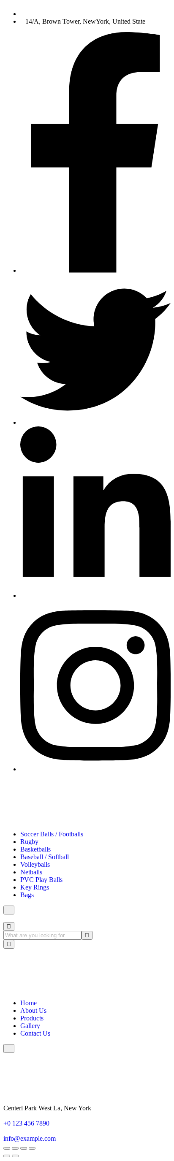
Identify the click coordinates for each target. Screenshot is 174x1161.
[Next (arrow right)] (15, 1156)
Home (28, 1002)
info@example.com (29, 1138)
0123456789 (42, 13)
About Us (33, 1010)
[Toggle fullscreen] (15, 1148)
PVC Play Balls (41, 879)
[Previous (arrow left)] (6, 1156)
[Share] (23, 1148)
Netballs (31, 872)
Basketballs (35, 849)
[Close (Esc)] (32, 1148)
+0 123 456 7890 (26, 1123)
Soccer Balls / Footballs (51, 834)
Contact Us (35, 1033)
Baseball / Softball (44, 856)
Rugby (29, 841)
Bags (27, 894)
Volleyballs (35, 864)
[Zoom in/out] (6, 1148)
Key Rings (34, 887)
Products (32, 1018)
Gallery (30, 1025)
